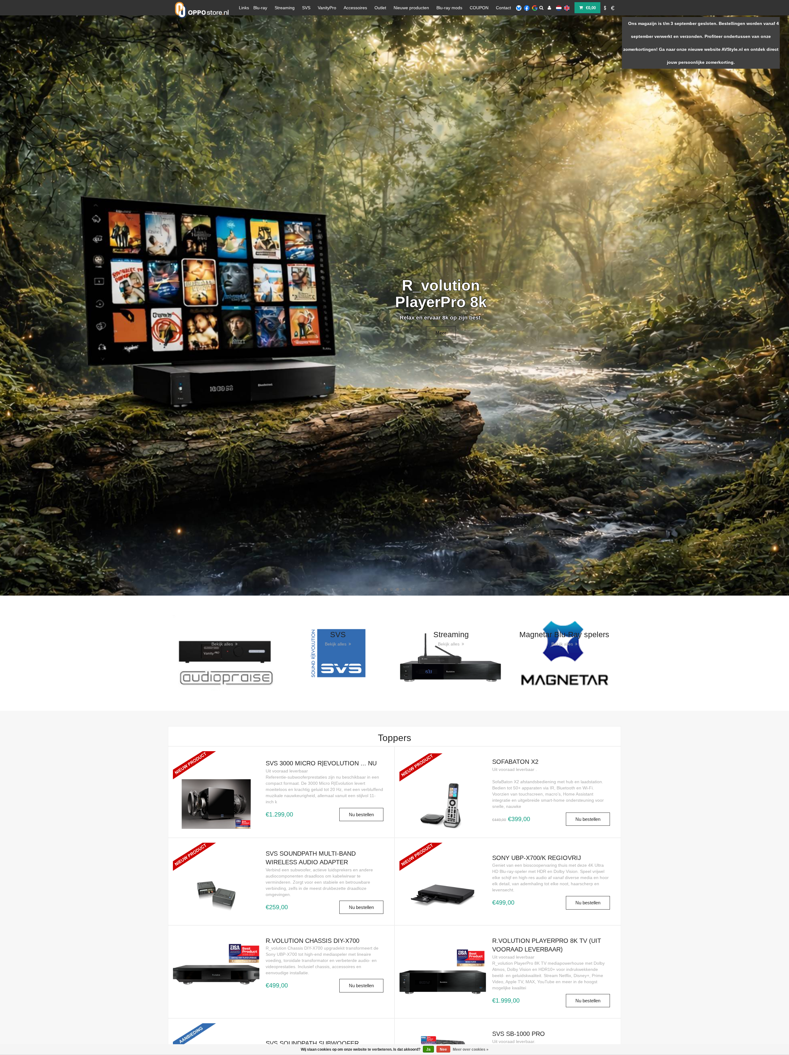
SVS (306, 7)
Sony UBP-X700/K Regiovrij (536, 857)
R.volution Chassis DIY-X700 (312, 940)
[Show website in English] (566, 7)
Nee (443, 1049)
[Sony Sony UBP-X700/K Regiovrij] (442, 870)
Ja (428, 1049)
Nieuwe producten (411, 7)
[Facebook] (526, 7)
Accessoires (355, 7)
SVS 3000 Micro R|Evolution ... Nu (321, 763)
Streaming (285, 7)
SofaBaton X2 (515, 761)
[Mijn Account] (549, 7)
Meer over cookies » (471, 1049)
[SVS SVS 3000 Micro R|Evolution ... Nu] (216, 778)
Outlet (380, 7)
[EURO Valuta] (613, 7)
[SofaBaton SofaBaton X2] (442, 780)
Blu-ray (260, 7)
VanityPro (327, 7)
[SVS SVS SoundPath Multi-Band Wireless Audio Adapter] (216, 870)
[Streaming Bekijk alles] (451, 652)
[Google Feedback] (534, 7)
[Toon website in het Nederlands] (558, 7)
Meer (348, 322)
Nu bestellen (361, 814)
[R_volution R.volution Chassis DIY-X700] (216, 963)
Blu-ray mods (449, 7)
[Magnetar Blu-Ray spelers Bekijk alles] (565, 652)
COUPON (479, 7)
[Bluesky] (518, 7)
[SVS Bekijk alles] (338, 652)
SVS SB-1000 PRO (518, 1033)
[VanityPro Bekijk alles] (225, 652)
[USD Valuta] (605, 7)
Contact (503, 7)
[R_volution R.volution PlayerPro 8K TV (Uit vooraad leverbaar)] (442, 971)
